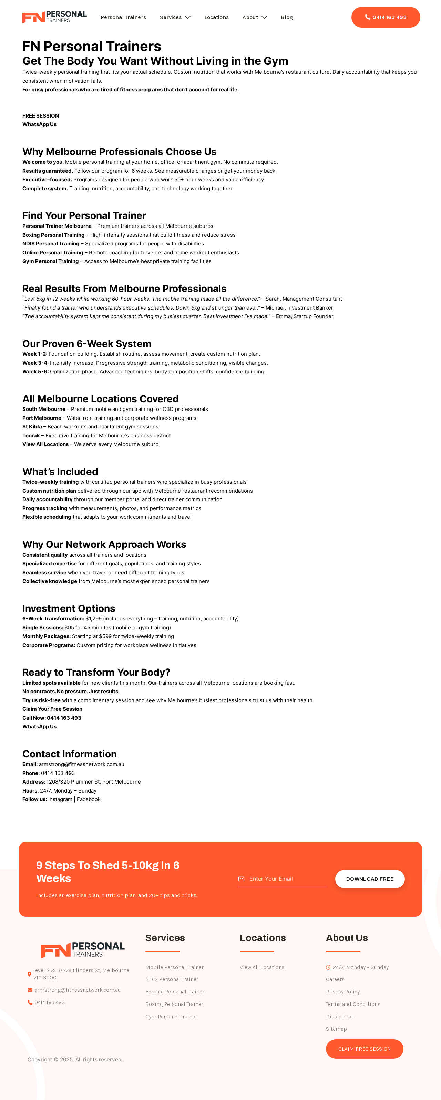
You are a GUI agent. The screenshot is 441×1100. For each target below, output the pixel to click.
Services (171, 17)
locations (135, 555)
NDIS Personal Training (51, 243)
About (250, 17)
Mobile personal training (94, 162)
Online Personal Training (52, 252)
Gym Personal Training (50, 261)
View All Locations (45, 444)
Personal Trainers (123, 17)
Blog (287, 17)
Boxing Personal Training (53, 235)
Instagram (60, 799)
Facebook (89, 799)
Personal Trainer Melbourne (57, 226)
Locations (216, 17)
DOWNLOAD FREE (370, 879)
